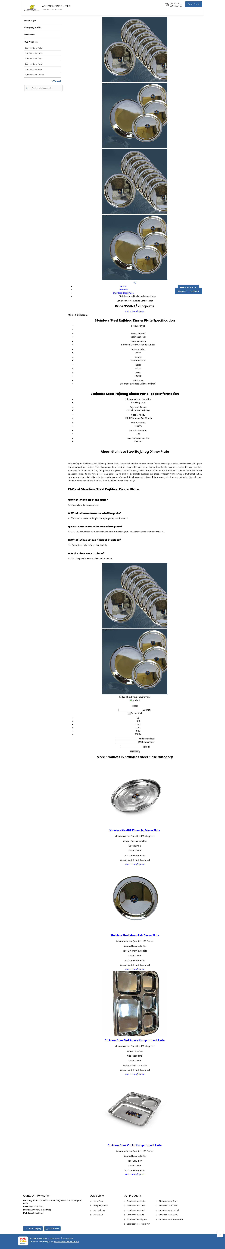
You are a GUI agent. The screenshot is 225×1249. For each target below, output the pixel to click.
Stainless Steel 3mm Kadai (171, 1219)
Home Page (30, 20)
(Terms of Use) (67, 1238)
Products (123, 289)
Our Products (31, 42)
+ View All (56, 81)
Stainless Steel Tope (33, 59)
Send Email (193, 4)
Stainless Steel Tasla (33, 64)
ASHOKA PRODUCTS (56, 7)
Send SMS (54, 1228)
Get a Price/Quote (134, 311)
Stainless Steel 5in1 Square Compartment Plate (135, 1040)
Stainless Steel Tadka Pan (138, 1224)
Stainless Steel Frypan (137, 1219)
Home (123, 286)
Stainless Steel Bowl (33, 69)
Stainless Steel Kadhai (34, 75)
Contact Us (29, 34)
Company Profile (32, 27)
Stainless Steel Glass (33, 53)
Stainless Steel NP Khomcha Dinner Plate (134, 830)
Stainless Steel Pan (135, 1214)
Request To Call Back (188, 291)
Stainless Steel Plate (33, 48)
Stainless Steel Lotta (168, 1214)
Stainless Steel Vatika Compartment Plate (135, 1145)
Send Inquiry (190, 287)
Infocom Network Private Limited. (66, 1242)
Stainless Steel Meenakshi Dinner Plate (135, 935)
